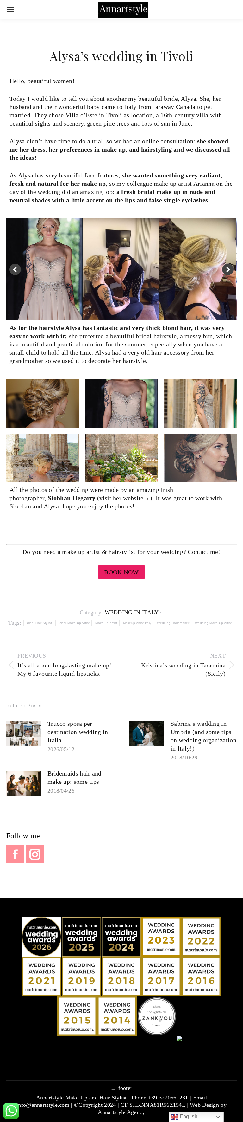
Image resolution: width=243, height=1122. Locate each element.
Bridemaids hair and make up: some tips (74, 777)
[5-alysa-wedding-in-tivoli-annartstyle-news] (42, 458)
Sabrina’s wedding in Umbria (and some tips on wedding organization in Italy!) (203, 736)
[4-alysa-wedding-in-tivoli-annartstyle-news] (200, 403)
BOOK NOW (121, 572)
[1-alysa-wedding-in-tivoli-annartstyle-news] (200, 458)
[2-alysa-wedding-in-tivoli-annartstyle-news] (42, 403)
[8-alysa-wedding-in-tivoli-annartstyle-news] (197, 269)
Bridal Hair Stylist (39, 623)
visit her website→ (124, 497)
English (187, 1116)
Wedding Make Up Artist (213, 623)
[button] (15, 269)
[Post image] (23, 733)
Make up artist (106, 623)
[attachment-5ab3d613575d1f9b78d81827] (44, 269)
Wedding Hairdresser (173, 623)
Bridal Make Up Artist (74, 623)
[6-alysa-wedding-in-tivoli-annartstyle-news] (121, 403)
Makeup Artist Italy (137, 623)
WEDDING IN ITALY (132, 612)
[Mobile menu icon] (10, 9)
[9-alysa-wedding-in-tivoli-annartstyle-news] (121, 269)
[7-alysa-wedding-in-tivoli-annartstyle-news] (121, 458)
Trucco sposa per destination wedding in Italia (77, 732)
